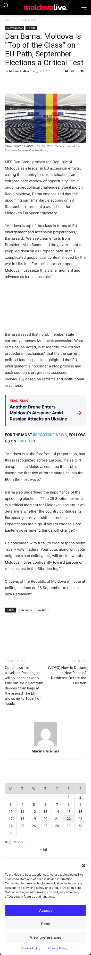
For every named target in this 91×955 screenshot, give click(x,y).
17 (11, 818)
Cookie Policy (30, 948)
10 (11, 811)
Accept (45, 910)
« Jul (43, 849)
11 (22, 811)
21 (57, 818)
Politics (31, 27)
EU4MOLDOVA (28, 20)
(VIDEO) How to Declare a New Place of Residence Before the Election (67, 675)
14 (57, 811)
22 (69, 818)
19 (34, 818)
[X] (21, 82)
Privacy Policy (57, 948)
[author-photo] (45, 734)
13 (45, 811)
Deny (45, 924)
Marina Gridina (19, 71)
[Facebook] (10, 82)
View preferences (45, 937)
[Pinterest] (32, 82)
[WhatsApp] (43, 82)
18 (22, 818)
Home (9, 20)
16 (80, 811)
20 (45, 818)
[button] (83, 865)
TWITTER (25, 441)
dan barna (25, 610)
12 (34, 811)
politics (41, 610)
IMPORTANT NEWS (50, 434)
